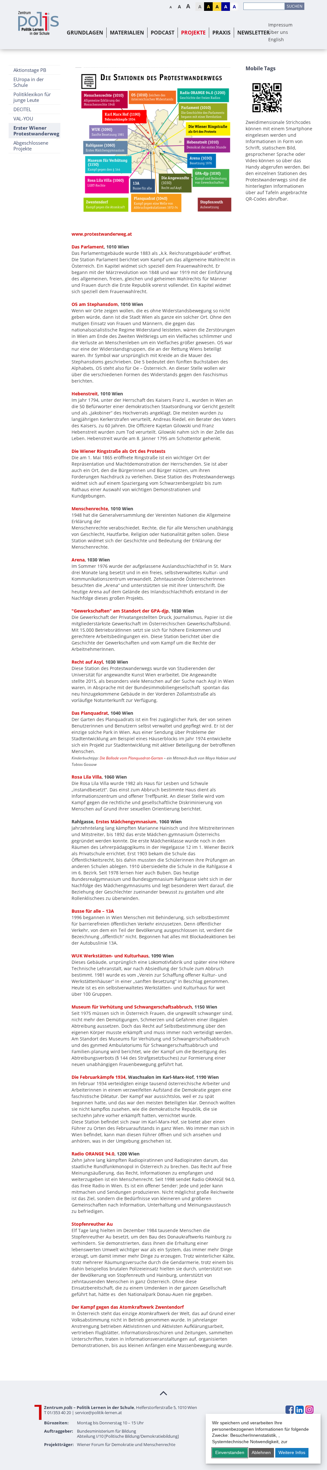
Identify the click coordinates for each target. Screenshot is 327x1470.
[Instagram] (309, 1409)
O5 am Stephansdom (95, 304)
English (276, 39)
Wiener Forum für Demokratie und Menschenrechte (126, 1444)
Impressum (280, 25)
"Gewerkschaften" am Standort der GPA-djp (120, 611)
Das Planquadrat (90, 713)
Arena (78, 560)
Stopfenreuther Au (92, 1224)
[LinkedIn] (299, 1409)
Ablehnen (261, 1452)
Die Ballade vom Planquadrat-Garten (131, 758)
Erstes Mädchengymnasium (126, 822)
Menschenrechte (90, 509)
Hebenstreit (85, 394)
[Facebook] (289, 1409)
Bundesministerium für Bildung (106, 1431)
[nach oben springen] (163, 1392)
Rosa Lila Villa (87, 777)
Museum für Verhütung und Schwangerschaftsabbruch (132, 1007)
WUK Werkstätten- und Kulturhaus (110, 956)
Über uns (278, 32)
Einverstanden (229, 1452)
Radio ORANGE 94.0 (93, 1154)
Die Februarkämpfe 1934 (98, 1077)
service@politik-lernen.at (98, 1412)
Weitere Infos (291, 1452)
